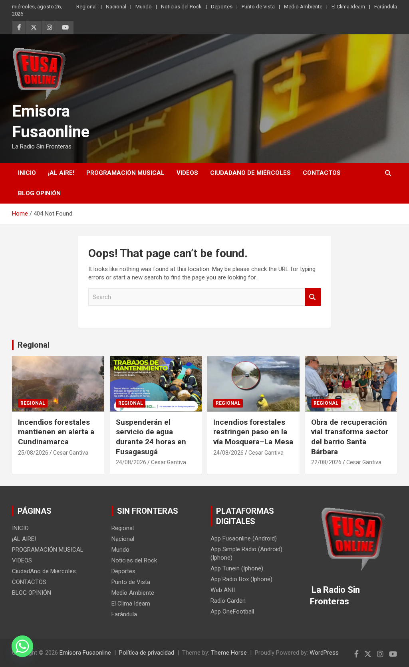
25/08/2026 (33, 452)
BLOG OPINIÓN (39, 193)
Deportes (221, 7)
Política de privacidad (146, 652)
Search (313, 297)
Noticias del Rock (181, 7)
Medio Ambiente (303, 7)
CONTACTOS (322, 172)
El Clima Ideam (348, 7)
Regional (86, 7)
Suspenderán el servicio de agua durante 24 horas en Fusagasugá (151, 437)
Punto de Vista (258, 7)
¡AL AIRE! (61, 172)
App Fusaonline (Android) (243, 538)
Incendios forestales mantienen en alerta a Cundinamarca (56, 432)
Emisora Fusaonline (85, 652)
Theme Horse (229, 652)
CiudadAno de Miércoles (250, 172)
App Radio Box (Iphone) (241, 579)
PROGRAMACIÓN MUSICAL (125, 172)
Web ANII (222, 590)
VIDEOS (187, 172)
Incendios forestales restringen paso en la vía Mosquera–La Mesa (253, 432)
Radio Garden (228, 600)
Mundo (143, 7)
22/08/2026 (326, 462)
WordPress (324, 652)
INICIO (27, 172)
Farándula (385, 7)
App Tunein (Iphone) (236, 568)
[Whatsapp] (22, 646)
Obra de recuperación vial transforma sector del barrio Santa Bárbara (349, 437)
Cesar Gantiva (70, 452)
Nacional (116, 7)
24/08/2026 (131, 462)
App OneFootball (232, 611)
